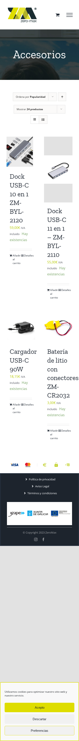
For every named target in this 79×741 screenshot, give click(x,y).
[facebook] (43, 539)
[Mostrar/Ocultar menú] (69, 15)
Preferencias (39, 730)
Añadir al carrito (16, 259)
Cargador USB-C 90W (23, 360)
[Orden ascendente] (62, 96)
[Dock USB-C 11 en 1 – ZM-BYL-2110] (58, 169)
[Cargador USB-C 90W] (21, 327)
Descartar (39, 719)
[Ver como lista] (43, 119)
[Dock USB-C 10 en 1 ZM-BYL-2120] (21, 152)
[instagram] (35, 539)
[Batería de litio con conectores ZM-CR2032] (58, 327)
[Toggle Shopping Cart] (58, 15)
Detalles (28, 255)
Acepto (39, 707)
